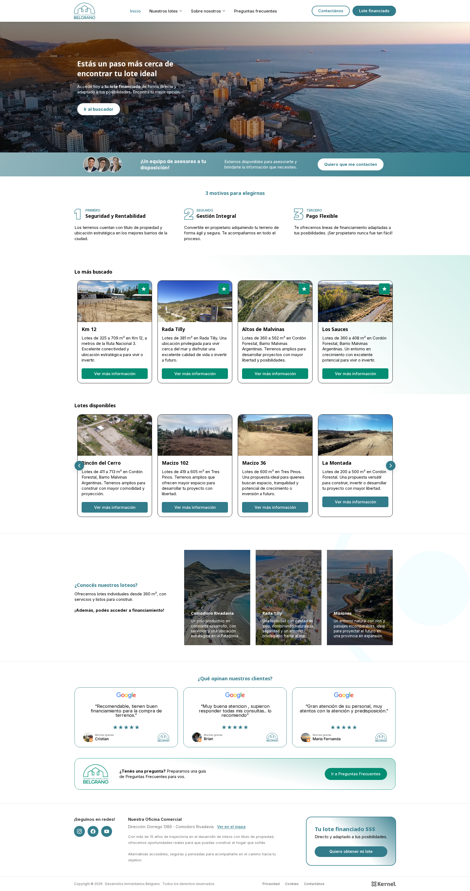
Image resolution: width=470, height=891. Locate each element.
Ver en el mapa (231, 826)
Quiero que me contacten (350, 164)
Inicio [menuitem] (135, 11)
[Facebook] (93, 831)
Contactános (330, 10)
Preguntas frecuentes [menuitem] (255, 11)
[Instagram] (79, 831)
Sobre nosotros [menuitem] (206, 11)
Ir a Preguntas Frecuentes (356, 773)
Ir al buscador (98, 109)
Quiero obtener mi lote (351, 851)
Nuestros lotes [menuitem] (163, 11)
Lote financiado (374, 10)
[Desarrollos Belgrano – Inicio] (84, 11)
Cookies (292, 884)
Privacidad (271, 884)
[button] (390, 465)
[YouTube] (106, 831)
